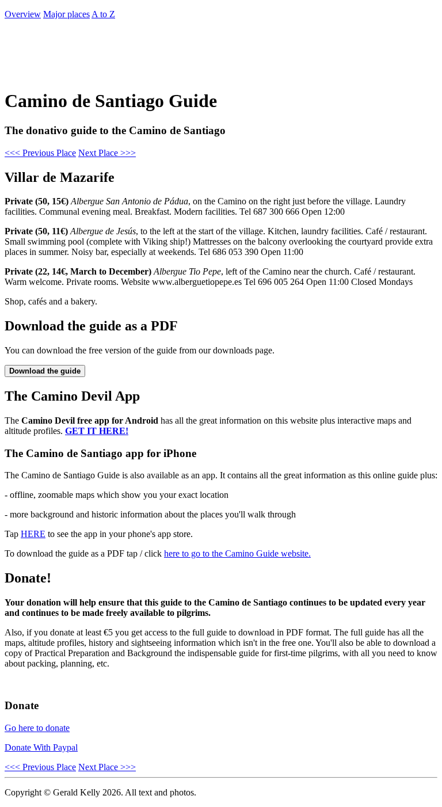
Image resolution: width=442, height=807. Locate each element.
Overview (23, 14)
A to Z (103, 14)
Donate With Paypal (41, 747)
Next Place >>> (107, 153)
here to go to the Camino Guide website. (237, 553)
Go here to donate (37, 728)
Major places (66, 14)
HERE (33, 534)
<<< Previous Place (40, 153)
